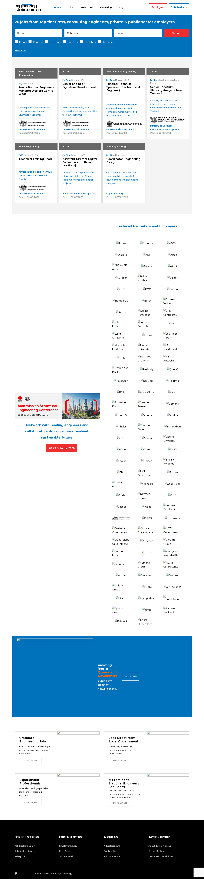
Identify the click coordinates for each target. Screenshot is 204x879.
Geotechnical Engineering (121, 71)
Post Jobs (64, 851)
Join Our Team (112, 856)
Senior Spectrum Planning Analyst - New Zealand (166, 90)
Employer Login (68, 846)
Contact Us (110, 851)
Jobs (70, 7)
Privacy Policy (156, 851)
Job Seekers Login (25, 846)
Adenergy (66, 873)
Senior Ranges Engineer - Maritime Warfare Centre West (36, 91)
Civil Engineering (116, 146)
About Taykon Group (160, 846)
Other (66, 71)
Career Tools (86, 7)
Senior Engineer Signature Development (79, 85)
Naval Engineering (29, 146)
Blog (121, 7)
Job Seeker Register (26, 851)
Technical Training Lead (35, 159)
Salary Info (20, 856)
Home (57, 7)
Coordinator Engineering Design (123, 160)
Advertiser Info (112, 846)
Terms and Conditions (160, 856)
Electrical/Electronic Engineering (30, 73)
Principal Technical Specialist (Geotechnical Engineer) (123, 87)
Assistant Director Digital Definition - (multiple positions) (79, 162)
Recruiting (106, 7)
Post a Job (20, 50)
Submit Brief (66, 856)
